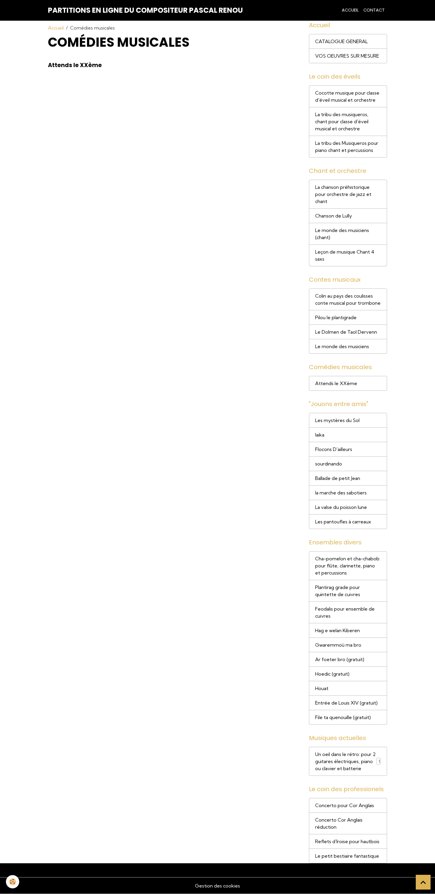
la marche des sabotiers (341, 493)
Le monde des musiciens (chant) (342, 233)
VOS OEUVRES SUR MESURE (347, 56)
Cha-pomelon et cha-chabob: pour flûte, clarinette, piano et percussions (347, 566)
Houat (321, 688)
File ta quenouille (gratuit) (343, 717)
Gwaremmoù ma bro (338, 645)
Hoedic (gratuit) (332, 674)
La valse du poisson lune (341, 507)
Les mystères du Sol (337, 420)
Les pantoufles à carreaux (343, 522)
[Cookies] (12, 881)
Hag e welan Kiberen (337, 630)
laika (319, 435)
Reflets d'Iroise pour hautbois (347, 841)
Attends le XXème (75, 65)
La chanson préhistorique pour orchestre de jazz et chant (343, 194)
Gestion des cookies (217, 886)
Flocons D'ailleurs (333, 449)
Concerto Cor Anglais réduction (338, 823)
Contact (374, 10)
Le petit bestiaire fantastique (347, 856)
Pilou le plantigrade (336, 317)
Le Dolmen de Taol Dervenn (346, 332)
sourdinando (328, 464)
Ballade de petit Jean (337, 478)
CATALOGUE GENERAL (341, 41)
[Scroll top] (423, 882)
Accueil (350, 10)
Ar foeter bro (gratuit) (339, 659)
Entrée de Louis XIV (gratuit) (346, 703)
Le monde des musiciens (342, 346)
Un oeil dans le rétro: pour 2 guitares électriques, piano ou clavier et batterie (345, 761)
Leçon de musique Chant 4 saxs (344, 255)
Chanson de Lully (333, 216)
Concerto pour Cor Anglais (344, 805)
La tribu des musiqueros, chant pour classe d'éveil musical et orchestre (341, 121)
